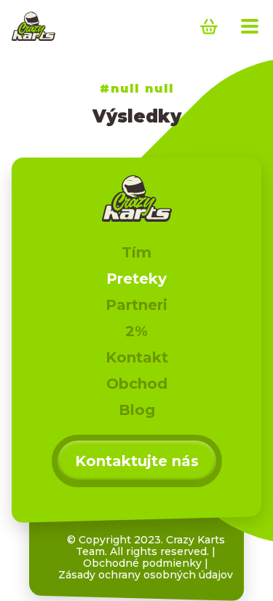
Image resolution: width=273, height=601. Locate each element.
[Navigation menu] (249, 26)
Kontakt (137, 357)
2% (136, 331)
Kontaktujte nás (137, 461)
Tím (136, 252)
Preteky (136, 278)
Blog (137, 410)
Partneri (136, 305)
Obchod (136, 383)
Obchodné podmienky (142, 563)
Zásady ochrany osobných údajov (145, 574)
